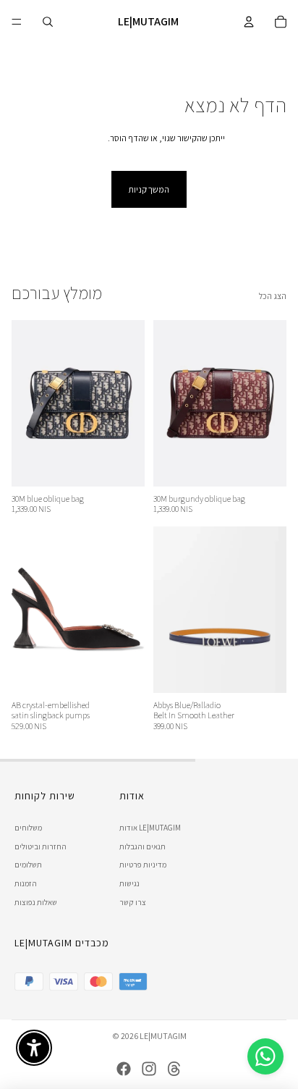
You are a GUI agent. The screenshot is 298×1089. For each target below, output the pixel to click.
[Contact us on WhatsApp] (265, 1056)
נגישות (129, 883)
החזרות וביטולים (40, 846)
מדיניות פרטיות (142, 864)
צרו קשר (132, 902)
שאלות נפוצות (35, 902)
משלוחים (28, 828)
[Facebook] (123, 1068)
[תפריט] (16, 21)
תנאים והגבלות (142, 846)
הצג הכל (272, 295)
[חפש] (48, 22)
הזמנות (25, 883)
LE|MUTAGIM (163, 1035)
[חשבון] (249, 22)
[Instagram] (149, 1068)
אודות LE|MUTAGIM (150, 828)
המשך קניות (149, 189)
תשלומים (28, 864)
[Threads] (174, 1068)
